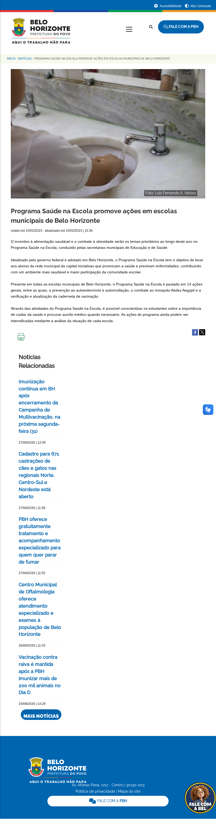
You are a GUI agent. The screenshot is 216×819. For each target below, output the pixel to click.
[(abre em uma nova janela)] (202, 332)
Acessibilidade (171, 6)
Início (11, 58)
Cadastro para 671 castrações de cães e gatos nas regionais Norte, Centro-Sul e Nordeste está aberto (39, 475)
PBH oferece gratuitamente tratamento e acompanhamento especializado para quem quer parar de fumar (40, 540)
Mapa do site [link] (129, 791)
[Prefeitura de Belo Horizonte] (40, 27)
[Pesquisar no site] (151, 27)
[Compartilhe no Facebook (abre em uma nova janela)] (195, 332)
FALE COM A (111, 801)
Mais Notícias (41, 716)
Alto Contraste (200, 6)
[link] (108, 801)
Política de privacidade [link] (95, 791)
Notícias (25, 58)
